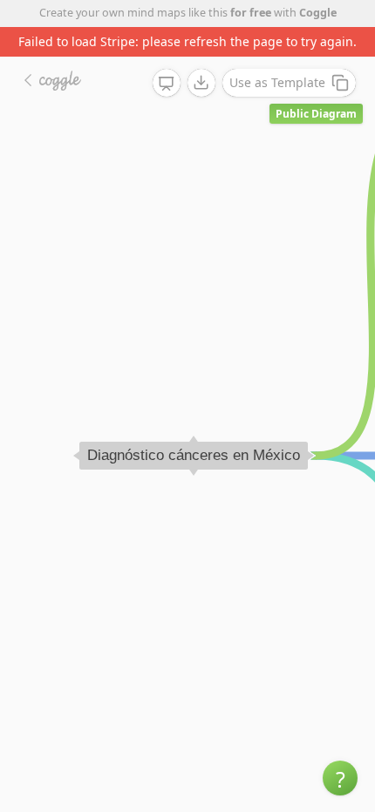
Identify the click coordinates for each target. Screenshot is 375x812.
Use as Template (277, 82)
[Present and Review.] (167, 84)
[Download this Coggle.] (201, 83)
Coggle (318, 12)
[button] (340, 778)
